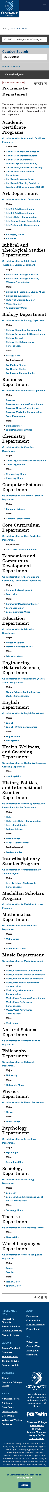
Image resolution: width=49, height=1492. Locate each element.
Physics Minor (13, 1121)
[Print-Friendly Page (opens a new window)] (41, 83)
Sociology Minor (14, 1210)
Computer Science (15, 509)
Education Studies (15, 642)
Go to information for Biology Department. (23, 320)
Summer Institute (10, 1365)
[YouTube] (31, 1415)
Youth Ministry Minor (16, 308)
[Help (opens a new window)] (45, 83)
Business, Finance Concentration (22, 408)
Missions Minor (14, 304)
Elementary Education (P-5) (20, 646)
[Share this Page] (38, 83)
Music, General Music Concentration (24, 978)
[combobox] (24, 39)
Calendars (7, 1352)
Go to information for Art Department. (21, 199)
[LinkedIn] (45, 1415)
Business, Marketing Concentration (24, 412)
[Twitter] (41, 1415)
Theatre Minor (13, 1237)
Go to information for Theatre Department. (23, 1227)
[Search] (44, 57)
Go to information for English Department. (23, 713)
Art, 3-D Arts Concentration (20, 213)
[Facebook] (27, 1415)
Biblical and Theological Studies (22, 274)
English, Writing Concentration (21, 727)
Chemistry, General (15, 464)
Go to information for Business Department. (24, 390)
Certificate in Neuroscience (20, 179)
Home (4, 29)
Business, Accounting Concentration (24, 404)
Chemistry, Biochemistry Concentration (26, 460)
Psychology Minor (15, 1162)
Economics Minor (15, 608)
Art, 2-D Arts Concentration (20, 209)
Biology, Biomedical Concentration (23, 330)
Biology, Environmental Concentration (25, 334)
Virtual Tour (32, 1342)
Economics (11, 594)
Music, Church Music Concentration (24, 970)
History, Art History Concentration (23, 821)
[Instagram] (37, 1415)
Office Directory (10, 1411)
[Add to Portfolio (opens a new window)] (35, 83)
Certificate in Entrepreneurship (21, 155)
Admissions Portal (11, 1398)
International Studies (16, 825)
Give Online (8, 1415)
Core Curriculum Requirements (21, 549)
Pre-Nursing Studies (16, 369)
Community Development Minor (22, 604)
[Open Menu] (44, 6)
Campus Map (33, 1346)
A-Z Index (7, 1403)
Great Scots (8, 1407)
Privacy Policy (33, 1329)
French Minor (13, 1281)
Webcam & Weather (12, 1420)
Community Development (19, 590)
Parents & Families (11, 1326)
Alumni (5, 1378)
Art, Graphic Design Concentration (23, 221)
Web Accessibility (35, 1324)
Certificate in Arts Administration (22, 151)
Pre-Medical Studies (16, 365)
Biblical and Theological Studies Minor (25, 291)
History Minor (13, 838)
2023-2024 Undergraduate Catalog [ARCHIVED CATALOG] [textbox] (25, 40)
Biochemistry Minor (16, 474)
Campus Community (12, 1330)
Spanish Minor (13, 1285)
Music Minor (12, 1023)
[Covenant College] (9, 8)
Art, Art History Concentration (21, 217)
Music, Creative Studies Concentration (25, 974)
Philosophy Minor (15, 1085)
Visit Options (32, 1350)
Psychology (12, 1152)
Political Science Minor (17, 842)
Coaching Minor (14, 776)
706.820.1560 (36, 1438)
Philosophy (11, 1075)
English (9, 723)
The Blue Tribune (10, 1360)
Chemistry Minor (14, 478)
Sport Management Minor (19, 429)
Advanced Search (11, 66)
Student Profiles (10, 1356)
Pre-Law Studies (14, 852)
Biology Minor (13, 355)
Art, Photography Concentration (22, 225)
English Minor (13, 736)
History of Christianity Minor (20, 300)
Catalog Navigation (14, 74)
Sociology (11, 1192)
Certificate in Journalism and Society (24, 167)
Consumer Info (33, 1320)
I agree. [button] (24, 1485)
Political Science (14, 829)
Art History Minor (15, 234)
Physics (9, 1112)
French (9, 1268)
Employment (32, 1316)
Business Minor (13, 425)
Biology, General (14, 338)
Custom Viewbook (11, 1348)
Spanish (10, 1272)
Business (10, 400)
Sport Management (16, 416)
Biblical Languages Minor (19, 295)
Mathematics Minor (16, 948)
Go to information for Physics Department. (23, 1102)
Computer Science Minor (18, 518)
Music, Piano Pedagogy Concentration (25, 998)
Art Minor (11, 238)
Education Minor (14, 656)
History (9, 817)
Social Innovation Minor (18, 612)
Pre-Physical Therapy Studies (20, 373)
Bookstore (7, 1424)
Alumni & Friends (10, 1335)
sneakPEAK (32, 1354)
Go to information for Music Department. (22, 961)
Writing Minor (13, 740)
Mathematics (12, 939)
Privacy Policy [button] (24, 1478)
